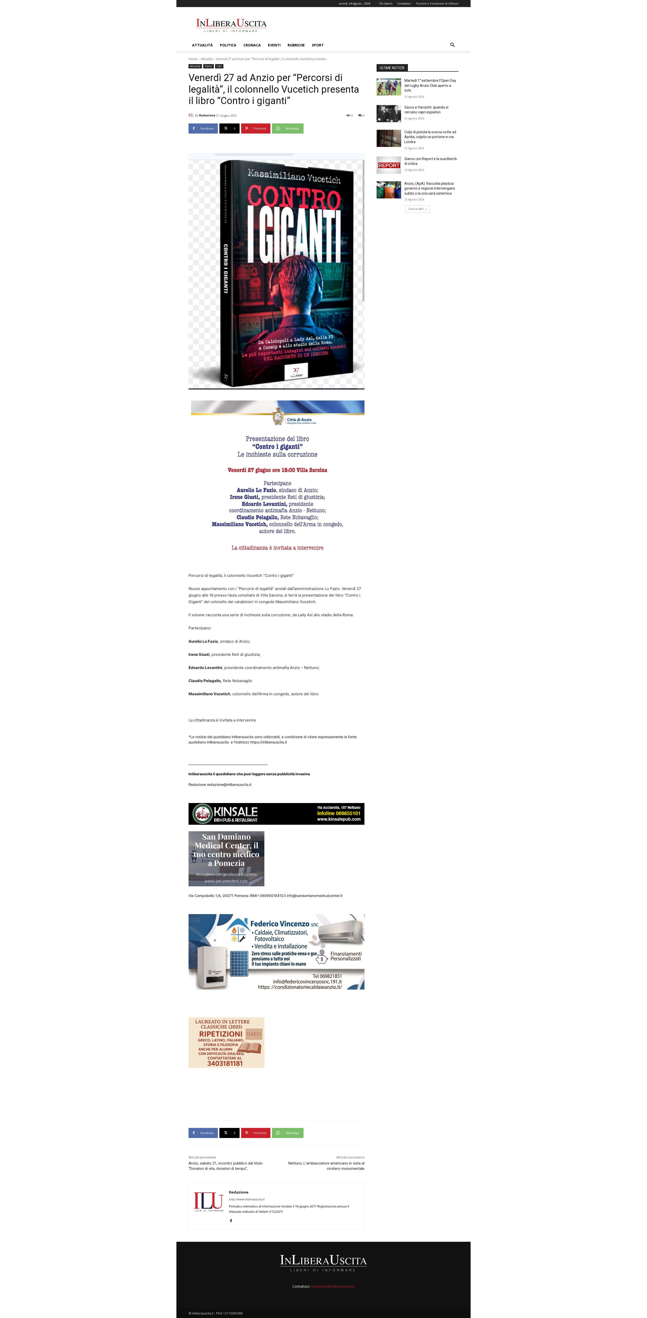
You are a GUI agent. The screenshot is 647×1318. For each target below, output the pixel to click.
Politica (228, 45)
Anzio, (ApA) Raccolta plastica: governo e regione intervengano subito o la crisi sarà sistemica (429, 188)
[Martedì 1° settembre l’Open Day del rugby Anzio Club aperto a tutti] (389, 86)
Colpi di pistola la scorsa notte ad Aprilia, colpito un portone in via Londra (430, 137)
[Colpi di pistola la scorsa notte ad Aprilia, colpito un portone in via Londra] (389, 138)
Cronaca (252, 45)
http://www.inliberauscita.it (247, 1199)
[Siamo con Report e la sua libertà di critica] (389, 165)
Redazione (207, 115)
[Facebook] (231, 1220)
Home (193, 59)
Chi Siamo (385, 3)
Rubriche (296, 45)
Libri (219, 66)
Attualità (202, 45)
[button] (452, 45)
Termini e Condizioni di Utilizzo (437, 3)
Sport (318, 45)
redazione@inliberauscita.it (333, 1286)
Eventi (274, 45)
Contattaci (404, 3)
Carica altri (416, 209)
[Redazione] (192, 115)
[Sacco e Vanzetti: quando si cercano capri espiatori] (389, 113)
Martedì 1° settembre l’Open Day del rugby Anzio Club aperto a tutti (430, 85)
